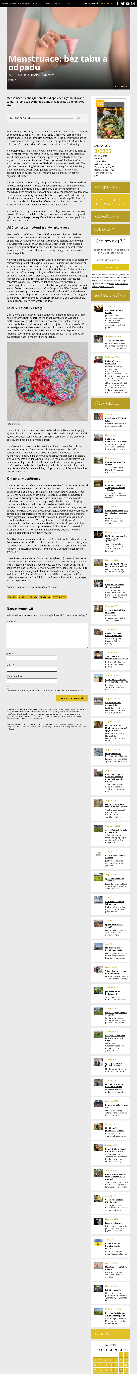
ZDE (51, 198)
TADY (111, 198)
